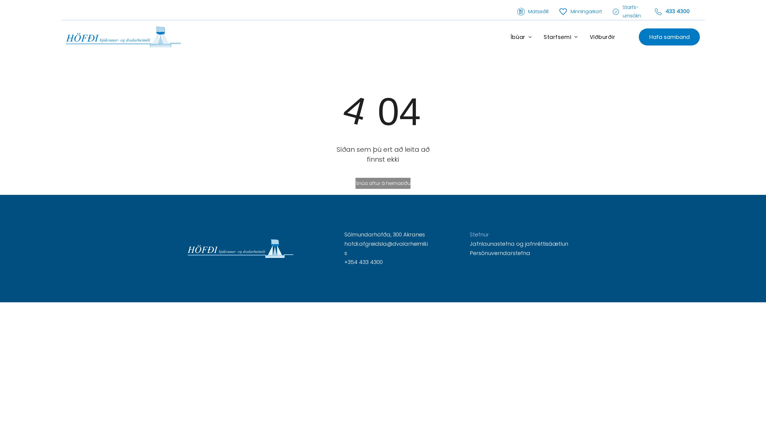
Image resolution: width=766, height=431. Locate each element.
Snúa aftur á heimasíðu (383, 183)
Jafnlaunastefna (492, 244)
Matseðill (538, 11)
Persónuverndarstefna (500, 253)
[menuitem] (521, 37)
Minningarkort (586, 11)
